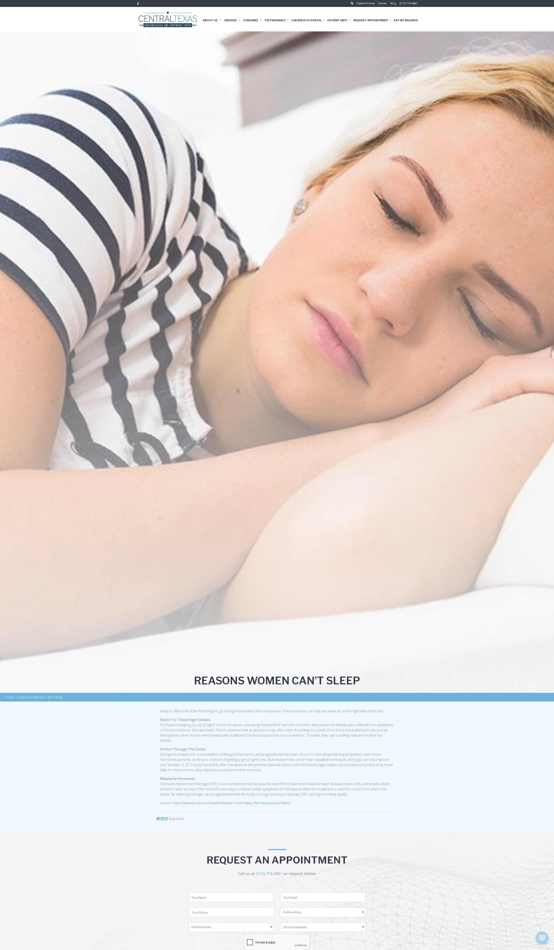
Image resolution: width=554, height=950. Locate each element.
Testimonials (275, 20)
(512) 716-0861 (408, 3)
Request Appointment (371, 20)
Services (230, 20)
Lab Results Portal (306, 20)
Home (10, 697)
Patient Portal (366, 3)
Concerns (251, 20)
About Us (210, 20)
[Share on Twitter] (162, 818)
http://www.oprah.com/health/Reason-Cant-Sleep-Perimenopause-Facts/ (231, 803)
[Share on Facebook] (158, 818)
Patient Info (337, 20)
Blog (393, 3)
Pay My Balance (406, 20)
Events (382, 3)
